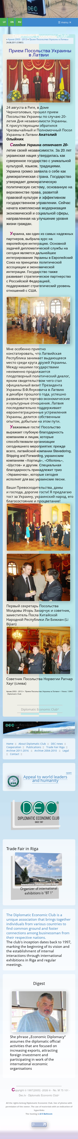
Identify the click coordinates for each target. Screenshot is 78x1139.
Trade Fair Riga (55, 747)
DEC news (57, 743)
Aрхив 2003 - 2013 (17, 39)
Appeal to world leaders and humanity (45, 778)
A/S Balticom (46, 1113)
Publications (33, 747)
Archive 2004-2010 (46, 750)
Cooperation (13, 747)
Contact (14, 754)
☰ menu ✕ (64, 22)
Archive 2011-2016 (17, 750)
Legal (66, 750)
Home (9, 743)
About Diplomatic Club (32, 743)
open (69, 772)
